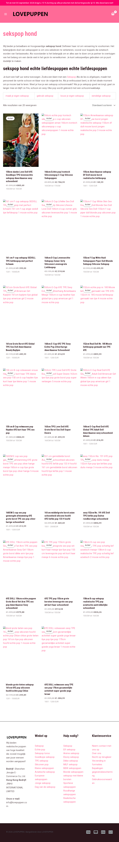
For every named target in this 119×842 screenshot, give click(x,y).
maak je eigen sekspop (17, 95)
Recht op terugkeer (101, 757)
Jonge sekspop (43, 783)
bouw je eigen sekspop (72, 95)
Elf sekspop (69, 749)
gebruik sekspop (45, 95)
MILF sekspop (70, 764)
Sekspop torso (42, 753)
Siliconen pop (41, 764)
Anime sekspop (71, 753)
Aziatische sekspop (45, 772)
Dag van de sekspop (45, 787)
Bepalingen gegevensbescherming (102, 772)
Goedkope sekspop (45, 757)
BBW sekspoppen (72, 768)
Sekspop (71, 77)
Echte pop (40, 749)
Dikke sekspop (70, 760)
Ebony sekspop (71, 757)
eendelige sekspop (101, 95)
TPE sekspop (41, 760)
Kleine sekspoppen (44, 768)
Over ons (96, 753)
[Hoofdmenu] (5, 14)
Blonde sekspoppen (73, 772)
